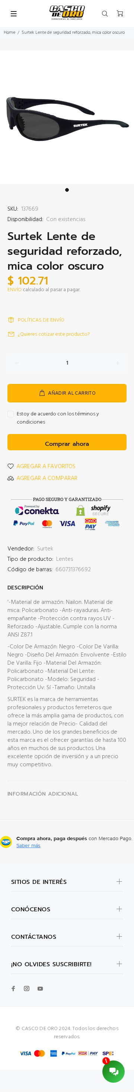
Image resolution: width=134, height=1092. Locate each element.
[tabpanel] (67, 117)
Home (9, 32)
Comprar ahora (67, 444)
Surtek (45, 549)
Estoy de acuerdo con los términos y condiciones (58, 418)
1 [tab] (67, 190)
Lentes (64, 559)
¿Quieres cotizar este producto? (54, 334)
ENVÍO (14, 290)
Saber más (28, 845)
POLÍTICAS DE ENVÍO (41, 320)
